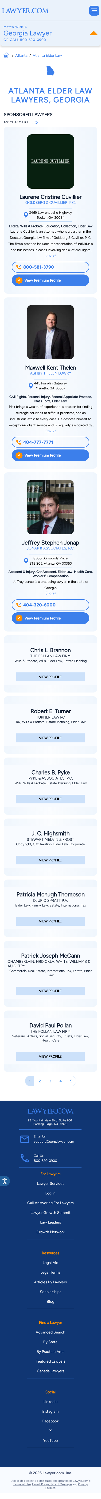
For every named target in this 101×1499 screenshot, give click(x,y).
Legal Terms (50, 1272)
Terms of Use (22, 1484)
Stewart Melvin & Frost (50, 839)
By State (50, 1342)
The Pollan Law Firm (50, 656)
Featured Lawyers (50, 1361)
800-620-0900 (33, 40)
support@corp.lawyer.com (54, 1141)
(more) (51, 255)
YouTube (50, 1440)
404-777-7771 (38, 442)
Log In (50, 1193)
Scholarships (50, 1292)
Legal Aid (50, 1262)
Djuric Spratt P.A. (50, 900)
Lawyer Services (50, 1183)
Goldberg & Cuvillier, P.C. (50, 202)
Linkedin (50, 1401)
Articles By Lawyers (50, 1282)
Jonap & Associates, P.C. (50, 548)
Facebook (50, 1421)
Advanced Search (50, 1332)
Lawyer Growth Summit (50, 1212)
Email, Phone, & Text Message (52, 1484)
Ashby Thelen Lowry (50, 373)
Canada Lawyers (50, 1371)
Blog (50, 1301)
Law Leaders (50, 1222)
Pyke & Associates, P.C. (50, 778)
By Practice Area (50, 1351)
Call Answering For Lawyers (50, 1203)
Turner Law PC (50, 717)
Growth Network (50, 1232)
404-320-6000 (39, 605)
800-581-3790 (38, 267)
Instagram (50, 1411)
